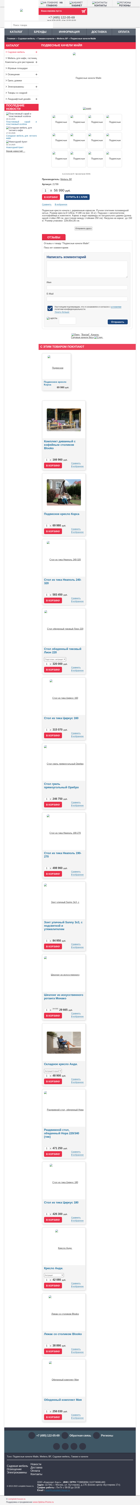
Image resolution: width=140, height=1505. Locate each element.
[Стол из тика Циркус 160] (64, 696)
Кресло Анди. (53, 1268)
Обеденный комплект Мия (63, 1399)
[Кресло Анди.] (63, 1246)
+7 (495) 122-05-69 (61, 17)
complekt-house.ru (16, 1499)
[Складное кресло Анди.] (64, 1042)
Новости (36, 1464)
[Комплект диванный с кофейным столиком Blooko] (64, 419)
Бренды (40, 31)
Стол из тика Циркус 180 (61, 1202)
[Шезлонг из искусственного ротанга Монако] (64, 973)
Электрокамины (23, 87)
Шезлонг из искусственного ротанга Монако (63, 996)
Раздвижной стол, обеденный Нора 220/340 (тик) (61, 1133)
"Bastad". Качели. (90, 334)
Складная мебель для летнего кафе (21, 137)
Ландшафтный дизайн (23, 99)
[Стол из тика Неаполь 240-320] (64, 558)
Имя (49, 282)
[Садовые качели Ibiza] (98, 337)
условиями (116, 307)
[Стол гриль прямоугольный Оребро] (63, 762)
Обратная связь (80, 1435)
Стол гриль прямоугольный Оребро (61, 785)
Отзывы (53, 237)
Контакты (36, 1474)
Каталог (16, 31)
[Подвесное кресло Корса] (56, 366)
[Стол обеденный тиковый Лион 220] (63, 627)
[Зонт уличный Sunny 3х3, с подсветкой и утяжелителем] (64, 900)
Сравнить (46, 204)
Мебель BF (66, 179)
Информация (69, 31)
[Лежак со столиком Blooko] (64, 1312)
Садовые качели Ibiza (82, 337)
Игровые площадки (17, 68)
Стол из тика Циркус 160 (61, 718)
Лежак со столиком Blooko (63, 1334)
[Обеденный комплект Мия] (64, 1378)
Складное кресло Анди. (61, 1064)
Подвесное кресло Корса (61, 514)
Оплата (124, 31)
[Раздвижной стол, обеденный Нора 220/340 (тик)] (64, 1108)
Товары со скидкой (17, 93)
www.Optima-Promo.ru (43, 1502)
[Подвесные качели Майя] (87, 108)
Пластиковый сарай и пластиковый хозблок (21, 123)
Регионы (107, 1435)
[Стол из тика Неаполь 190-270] (64, 831)
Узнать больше (62, 312)
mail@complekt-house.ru (57, 1490)
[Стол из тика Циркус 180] (64, 1180)
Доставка (99, 31)
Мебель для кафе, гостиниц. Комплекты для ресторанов (21, 60)
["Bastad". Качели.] (76, 334)
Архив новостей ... (15, 151)
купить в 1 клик (77, 197)
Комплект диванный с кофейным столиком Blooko (59, 445)
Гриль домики (15, 80)
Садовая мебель (23, 52)
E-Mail (50, 293)
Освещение (23, 74)
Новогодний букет (15, 147)
